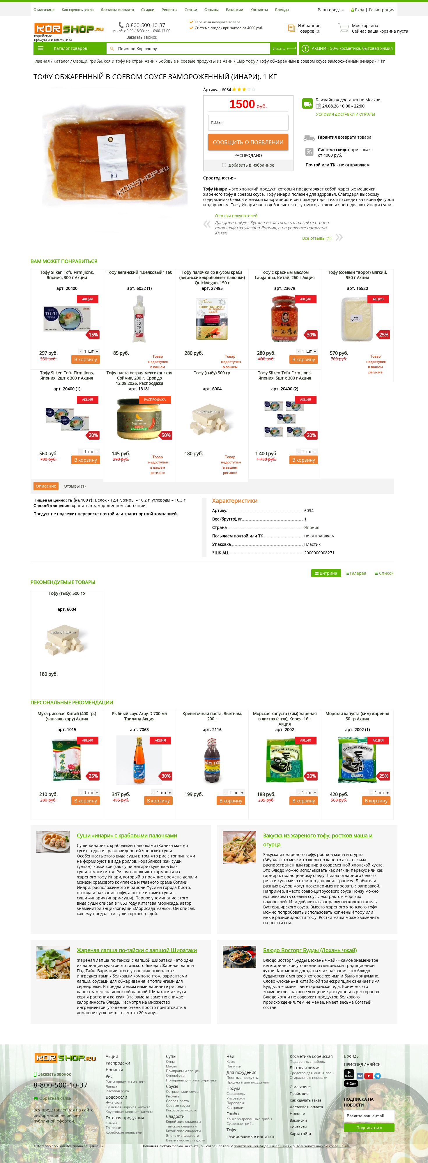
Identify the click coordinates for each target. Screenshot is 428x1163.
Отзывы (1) (75, 486)
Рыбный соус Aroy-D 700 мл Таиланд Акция (139, 716)
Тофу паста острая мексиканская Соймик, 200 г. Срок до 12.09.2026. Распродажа (139, 378)
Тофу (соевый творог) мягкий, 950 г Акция (357, 274)
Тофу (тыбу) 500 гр (212, 372)
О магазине (43, 9)
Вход (359, 10)
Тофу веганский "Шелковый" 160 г (139, 274)
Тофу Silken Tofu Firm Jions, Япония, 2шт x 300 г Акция (67, 375)
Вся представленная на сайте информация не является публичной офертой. (63, 1115)
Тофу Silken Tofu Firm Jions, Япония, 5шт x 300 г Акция (285, 375)
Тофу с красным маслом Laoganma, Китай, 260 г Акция (285, 274)
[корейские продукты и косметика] (36, 19)
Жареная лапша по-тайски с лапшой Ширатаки (137, 950)
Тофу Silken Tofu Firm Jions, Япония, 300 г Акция (67, 274)
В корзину (85, 359)
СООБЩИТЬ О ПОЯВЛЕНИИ (248, 142)
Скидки (147, 9)
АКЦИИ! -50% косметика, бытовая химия (352, 48)
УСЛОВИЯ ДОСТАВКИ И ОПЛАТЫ (345, 114)
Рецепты (169, 9)
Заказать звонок (142, 37)
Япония (311, 527)
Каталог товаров (70, 48)
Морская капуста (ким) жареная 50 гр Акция (357, 716)
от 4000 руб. (330, 155)
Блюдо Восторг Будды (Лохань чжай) (310, 950)
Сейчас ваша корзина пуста (373, 28)
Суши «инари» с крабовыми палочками (127, 835)
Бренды (282, 9)
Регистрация (382, 10)
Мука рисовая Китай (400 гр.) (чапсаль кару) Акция (67, 716)
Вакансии (234, 9)
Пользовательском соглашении (323, 1145)
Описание (46, 486)
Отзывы (211, 9)
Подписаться (369, 1127)
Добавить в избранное (250, 165)
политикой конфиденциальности (263, 1145)
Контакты (259, 9)
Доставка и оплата (117, 9)
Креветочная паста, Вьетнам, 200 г (212, 716)
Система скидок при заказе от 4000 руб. (229, 27)
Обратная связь (55, 1098)
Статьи (191, 9)
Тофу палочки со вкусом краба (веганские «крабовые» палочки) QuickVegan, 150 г (212, 277)
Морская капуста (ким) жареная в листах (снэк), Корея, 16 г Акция (285, 719)
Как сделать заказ (77, 9)
